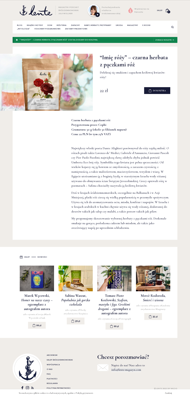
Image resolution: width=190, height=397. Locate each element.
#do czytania (29, 314)
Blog (19, 25)
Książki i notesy (35, 25)
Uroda (119, 25)
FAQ (49, 374)
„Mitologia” (23, 29)
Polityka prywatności (59, 388)
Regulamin (52, 383)
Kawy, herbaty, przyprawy (97, 25)
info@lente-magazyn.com (126, 370)
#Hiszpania (154, 305)
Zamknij (168, 393)
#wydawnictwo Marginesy (153, 309)
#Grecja (39, 314)
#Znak (42, 317)
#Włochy (82, 310)
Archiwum (52, 355)
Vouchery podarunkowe (47, 29)
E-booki (146, 25)
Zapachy (75, 25)
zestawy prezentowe (76, 29)
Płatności (52, 379)
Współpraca (53, 365)
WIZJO (174, 388)
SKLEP (160, 10)
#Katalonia (165, 305)
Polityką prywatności (84, 393)
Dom (50, 25)
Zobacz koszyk (163, 40)
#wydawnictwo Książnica (76, 313)
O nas (50, 369)
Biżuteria (61, 25)
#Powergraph (124, 318)
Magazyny (132, 25)
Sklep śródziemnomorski (60, 360)
